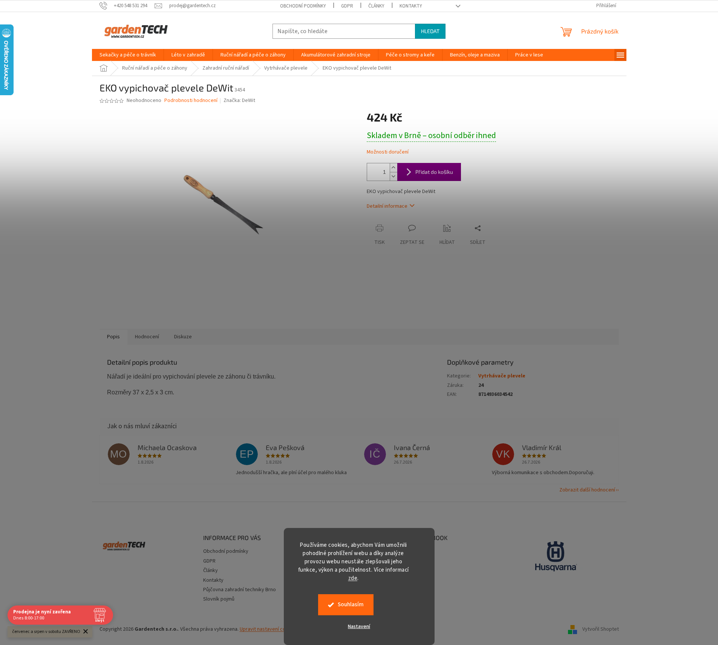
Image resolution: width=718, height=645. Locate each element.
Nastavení (359, 626)
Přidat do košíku (434, 172)
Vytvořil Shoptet (600, 629)
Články (376, 6)
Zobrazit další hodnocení (587, 490)
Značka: (239, 100)
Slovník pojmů (218, 599)
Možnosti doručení (388, 152)
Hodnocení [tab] (147, 337)
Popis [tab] (113, 337)
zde (353, 578)
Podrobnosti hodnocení (190, 100)
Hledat (430, 31)
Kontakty (411, 6)
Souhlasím (351, 604)
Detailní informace (387, 206)
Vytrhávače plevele (501, 376)
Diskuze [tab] (183, 337)
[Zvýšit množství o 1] (393, 167)
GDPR (347, 6)
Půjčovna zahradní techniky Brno (239, 589)
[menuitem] (128, 55)
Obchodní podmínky (303, 6)
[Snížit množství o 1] (393, 176)
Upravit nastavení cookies (269, 629)
